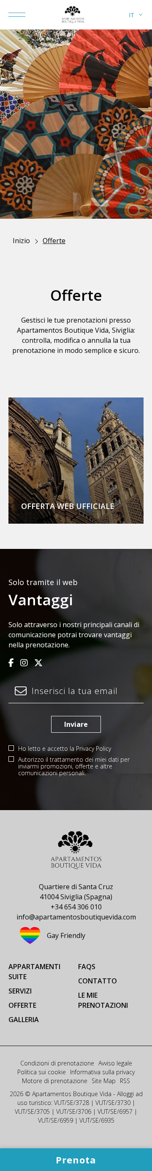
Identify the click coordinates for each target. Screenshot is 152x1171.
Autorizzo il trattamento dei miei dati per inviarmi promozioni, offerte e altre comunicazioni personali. (74, 766)
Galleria (23, 1019)
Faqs (86, 966)
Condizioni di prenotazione (57, 1063)
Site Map (104, 1081)
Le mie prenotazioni (103, 1000)
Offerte (22, 1005)
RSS (125, 1081)
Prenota (109, 506)
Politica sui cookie (41, 1072)
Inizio (21, 240)
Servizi (20, 991)
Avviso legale (115, 1063)
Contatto (97, 981)
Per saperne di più (38, 506)
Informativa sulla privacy (102, 1072)
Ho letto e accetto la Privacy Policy (64, 748)
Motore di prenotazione (54, 1081)
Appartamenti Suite (34, 971)
